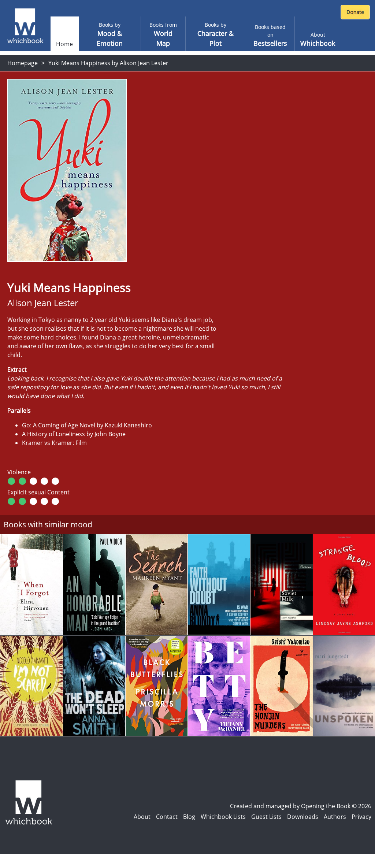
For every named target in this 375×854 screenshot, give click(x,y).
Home (64, 44)
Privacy (361, 817)
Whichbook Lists (223, 817)
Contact (167, 817)
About (142, 817)
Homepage (22, 63)
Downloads (302, 817)
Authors (335, 817)
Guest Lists (266, 817)
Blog (189, 817)
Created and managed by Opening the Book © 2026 (300, 806)
